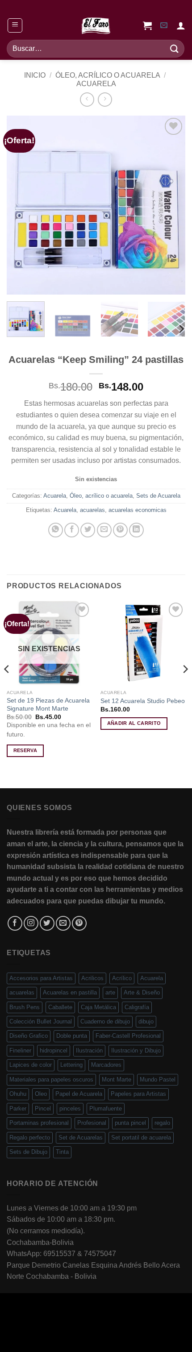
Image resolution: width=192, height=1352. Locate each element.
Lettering (71, 1064)
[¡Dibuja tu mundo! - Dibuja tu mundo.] (96, 25)
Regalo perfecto (29, 1137)
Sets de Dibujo (28, 1151)
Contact (133, 1327)
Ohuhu (17, 1093)
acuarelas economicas (138, 510)
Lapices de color (30, 1064)
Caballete (60, 1007)
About (38, 1327)
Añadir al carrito (134, 723)
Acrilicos (92, 978)
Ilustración (89, 1050)
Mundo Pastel (157, 1079)
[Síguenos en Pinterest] (79, 923)
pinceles (70, 1108)
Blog (105, 1327)
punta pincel (130, 1122)
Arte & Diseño (142, 992)
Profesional (91, 1122)
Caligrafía (137, 1007)
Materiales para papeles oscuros (51, 1079)
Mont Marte (116, 1079)
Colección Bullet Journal (40, 1021)
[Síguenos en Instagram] (31, 923)
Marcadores (106, 1064)
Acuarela (96, 83)
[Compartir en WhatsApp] (55, 530)
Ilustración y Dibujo (136, 1050)
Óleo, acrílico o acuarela (107, 75)
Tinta (62, 1151)
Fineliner (20, 1050)
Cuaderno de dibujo (105, 1021)
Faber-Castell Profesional (128, 1035)
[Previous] (21, 205)
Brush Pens (24, 1007)
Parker (17, 1108)
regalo (162, 1122)
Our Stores (73, 1327)
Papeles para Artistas (138, 1093)
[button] (15, 25)
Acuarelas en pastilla (70, 992)
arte (110, 992)
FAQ (158, 1327)
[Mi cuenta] (180, 25)
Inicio (35, 75)
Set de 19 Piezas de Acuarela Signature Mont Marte (48, 704)
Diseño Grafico (28, 1035)
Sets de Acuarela (158, 495)
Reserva (25, 750)
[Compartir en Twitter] (87, 530)
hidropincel (53, 1050)
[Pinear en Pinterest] (120, 530)
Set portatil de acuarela (141, 1137)
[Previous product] (105, 99)
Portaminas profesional (39, 1122)
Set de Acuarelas (80, 1137)
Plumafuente (105, 1108)
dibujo (146, 1021)
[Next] (171, 205)
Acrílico (122, 978)
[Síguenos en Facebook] (15, 923)
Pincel (43, 1108)
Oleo (41, 1093)
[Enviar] (175, 48)
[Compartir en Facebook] (71, 530)
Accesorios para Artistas (41, 978)
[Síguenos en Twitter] (47, 923)
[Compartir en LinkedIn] (136, 530)
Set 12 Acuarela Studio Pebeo (142, 701)
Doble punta (71, 1035)
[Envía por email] (104, 530)
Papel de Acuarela (78, 1093)
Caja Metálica (98, 1007)
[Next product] (87, 99)
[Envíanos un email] (63, 923)
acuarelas (92, 510)
